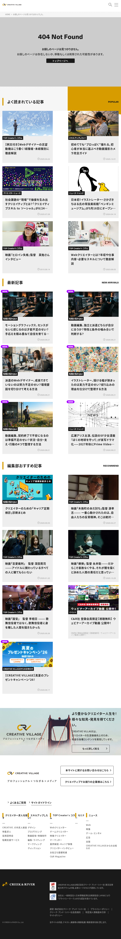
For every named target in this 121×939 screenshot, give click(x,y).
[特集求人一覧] (111, 457)
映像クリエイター (58, 835)
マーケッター (56, 839)
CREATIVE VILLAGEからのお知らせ (101, 847)
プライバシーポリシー (100, 908)
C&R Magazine (58, 856)
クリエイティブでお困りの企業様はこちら (87, 781)
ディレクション (34, 848)
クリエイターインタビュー (62, 848)
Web (88, 824)
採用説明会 (7, 835)
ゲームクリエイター (59, 831)
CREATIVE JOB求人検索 (14, 827)
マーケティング (35, 843)
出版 (88, 841)
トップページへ (60, 60)
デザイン (32, 827)
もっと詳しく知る (90, 748)
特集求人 (6, 831)
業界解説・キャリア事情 (61, 843)
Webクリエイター (58, 827)
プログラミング (35, 831)
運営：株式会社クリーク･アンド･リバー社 (68, 908)
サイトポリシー (56, 915)
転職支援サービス (11, 839)
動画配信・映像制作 (37, 835)
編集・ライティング (36, 839)
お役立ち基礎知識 (58, 852)
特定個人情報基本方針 (95, 912)
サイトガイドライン (41, 802)
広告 (88, 837)
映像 (88, 829)
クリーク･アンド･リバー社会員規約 (65, 912)
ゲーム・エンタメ (93, 833)
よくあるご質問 (18, 802)
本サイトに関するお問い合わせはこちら (87, 770)
